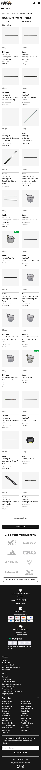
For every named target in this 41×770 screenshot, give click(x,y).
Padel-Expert (26, 701)
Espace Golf (6, 711)
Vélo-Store (25, 728)
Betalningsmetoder (8, 689)
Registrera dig (20, 753)
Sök (10, 8)
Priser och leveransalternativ (12, 691)
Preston (5, 133)
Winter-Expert (26, 730)
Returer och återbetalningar (11, 684)
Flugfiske (15, 13)
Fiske (8, 13)
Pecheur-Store (26, 704)
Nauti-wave (6, 730)
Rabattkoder (6, 669)
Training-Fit (25, 720)
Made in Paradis (7, 728)
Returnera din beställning (20, 634)
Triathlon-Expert (27, 723)
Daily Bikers (6, 704)
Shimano (5, 52)
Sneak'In (24, 713)
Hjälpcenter (6, 662)
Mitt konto (5, 660)
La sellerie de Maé (8, 725)
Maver (24, 133)
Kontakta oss (20, 597)
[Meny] (2, 8)
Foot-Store (5, 713)
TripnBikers (25, 725)
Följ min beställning (8, 665)
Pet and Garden (26, 706)
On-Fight (5, 732)
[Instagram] (22, 766)
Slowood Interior (27, 708)
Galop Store (6, 716)
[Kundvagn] (39, 3)
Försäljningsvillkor (8, 681)
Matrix (24, 174)
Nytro (24, 255)
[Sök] (7, 8)
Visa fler (20, 526)
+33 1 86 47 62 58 (20, 603)
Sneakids (24, 716)
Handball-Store (7, 720)
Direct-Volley (6, 708)
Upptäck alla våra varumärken (20, 579)
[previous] (1, 557)
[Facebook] (18, 766)
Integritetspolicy (7, 693)
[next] (39, 557)
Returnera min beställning (11, 667)
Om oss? (5, 677)
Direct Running (7, 706)
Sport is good (26, 718)
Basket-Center (7, 701)
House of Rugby (7, 723)
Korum (4, 497)
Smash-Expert (26, 711)
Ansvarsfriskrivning (8, 686)
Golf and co (6, 718)
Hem (3, 13)
